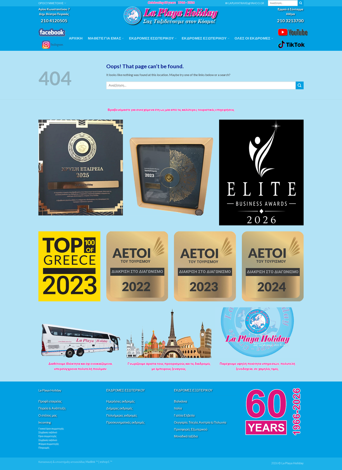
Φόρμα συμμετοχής (48, 443)
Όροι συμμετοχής (47, 436)
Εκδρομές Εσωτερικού (151, 38)
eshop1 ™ (106, 461)
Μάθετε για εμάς (104, 38)
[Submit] (301, 3)
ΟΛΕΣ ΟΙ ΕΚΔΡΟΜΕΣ (253, 38)
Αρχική (76, 38)
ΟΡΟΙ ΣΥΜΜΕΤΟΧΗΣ (51, 3)
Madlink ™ (92, 461)
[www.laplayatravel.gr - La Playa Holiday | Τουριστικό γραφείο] (171, 16)
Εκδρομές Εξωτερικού (204, 38)
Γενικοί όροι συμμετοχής (51, 428)
